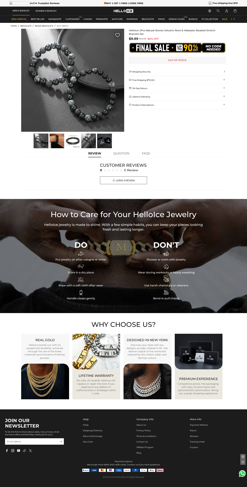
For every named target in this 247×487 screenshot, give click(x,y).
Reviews (194, 436)
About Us (141, 425)
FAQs (86, 425)
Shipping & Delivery (92, 430)
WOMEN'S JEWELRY (46, 11)
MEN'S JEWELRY (21, 10)
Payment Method (199, 425)
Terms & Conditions (146, 436)
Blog (138, 453)
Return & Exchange (92, 436)
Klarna (193, 430)
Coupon (194, 447)
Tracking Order (197, 441)
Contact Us (142, 441)
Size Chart (88, 441)
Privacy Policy (143, 430)
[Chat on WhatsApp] (242, 473)
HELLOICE (121, 477)
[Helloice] (123, 11)
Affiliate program (145, 447)
